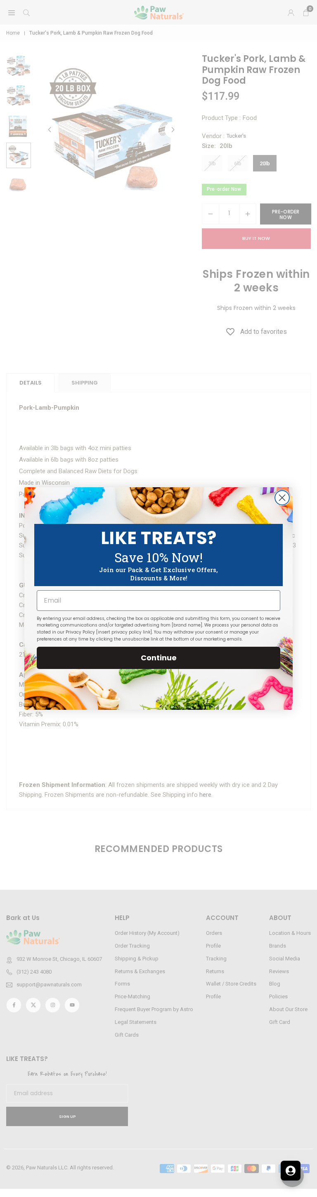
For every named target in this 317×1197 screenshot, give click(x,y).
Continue (159, 657)
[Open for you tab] (290, 1171)
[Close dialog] (282, 498)
